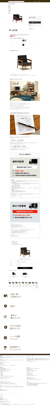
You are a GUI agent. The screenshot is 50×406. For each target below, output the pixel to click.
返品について (30, 24)
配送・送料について (8, 404)
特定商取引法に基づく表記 (31, 25)
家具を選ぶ (9, 6)
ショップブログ (30, 404)
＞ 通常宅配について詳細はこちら (3, 378)
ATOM (34, 404)
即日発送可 (9, 7)
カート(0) (40, 1)
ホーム (0, 404)
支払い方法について (4, 404)
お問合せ (9, 13)
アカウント (36, 1)
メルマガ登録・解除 (26, 404)
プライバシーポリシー (21, 404)
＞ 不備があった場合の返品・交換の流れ (30, 361)
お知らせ (9, 12)
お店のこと (9, 5)
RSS (32, 404)
